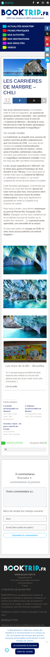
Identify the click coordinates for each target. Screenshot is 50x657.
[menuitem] (25, 3)
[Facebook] (33, 3)
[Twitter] (37, 3)
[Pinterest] (47, 3)
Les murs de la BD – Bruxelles (25, 365)
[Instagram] (42, 3)
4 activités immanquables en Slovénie (10, 408)
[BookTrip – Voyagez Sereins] (25, 12)
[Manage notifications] (7, 650)
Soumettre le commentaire (25, 535)
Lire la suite (11, 386)
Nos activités (15, 443)
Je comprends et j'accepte (25, 645)
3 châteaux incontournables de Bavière (33, 408)
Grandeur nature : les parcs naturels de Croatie (12, 426)
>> (46, 64)
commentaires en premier (25, 482)
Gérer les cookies (25, 651)
